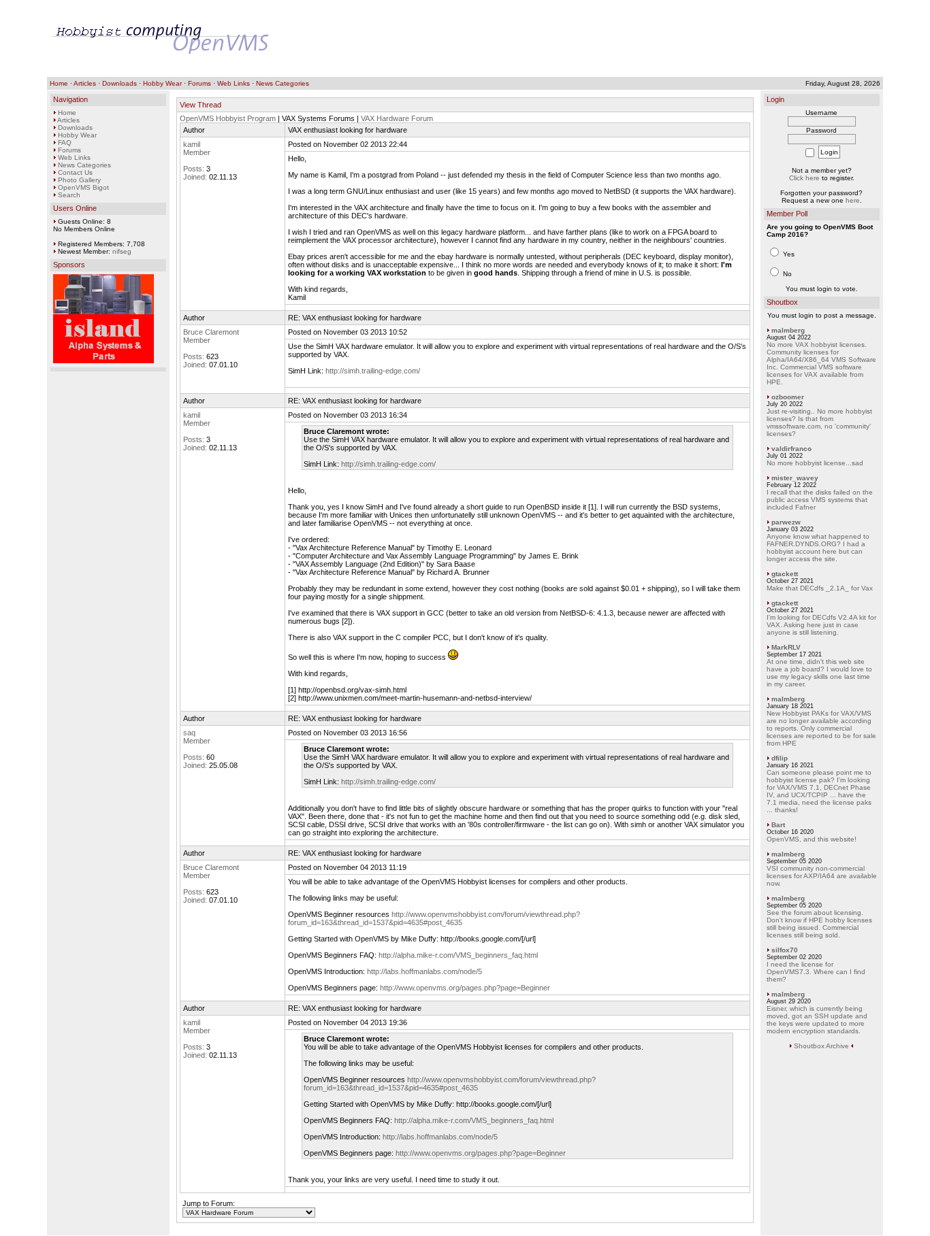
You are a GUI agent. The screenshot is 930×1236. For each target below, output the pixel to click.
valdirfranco (791, 448)
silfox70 (784, 950)
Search (69, 195)
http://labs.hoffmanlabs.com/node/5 (424, 971)
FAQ (64, 142)
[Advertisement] (630, 38)
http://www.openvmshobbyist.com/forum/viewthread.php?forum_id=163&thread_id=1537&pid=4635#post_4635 (434, 918)
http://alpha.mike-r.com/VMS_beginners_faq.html (458, 955)
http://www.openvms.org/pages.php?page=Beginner (465, 988)
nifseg (121, 251)
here (853, 200)
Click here (804, 178)
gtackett (784, 574)
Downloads (119, 83)
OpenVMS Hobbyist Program (228, 118)
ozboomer (787, 397)
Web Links (233, 83)
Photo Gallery (79, 180)
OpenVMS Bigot (83, 187)
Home (59, 83)
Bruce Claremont (211, 332)
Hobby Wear (162, 83)
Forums (199, 83)
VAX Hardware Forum (397, 118)
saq (189, 733)
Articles (85, 83)
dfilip (779, 758)
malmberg (788, 330)
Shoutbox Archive (821, 1046)
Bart (778, 825)
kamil (191, 144)
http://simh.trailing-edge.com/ (372, 371)
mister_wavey (794, 478)
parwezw (786, 522)
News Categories (282, 83)
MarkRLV (786, 647)
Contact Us (75, 172)
